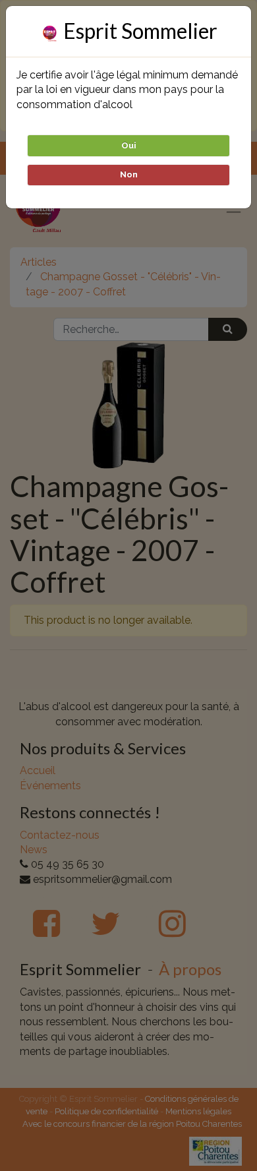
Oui (128, 145)
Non (129, 174)
